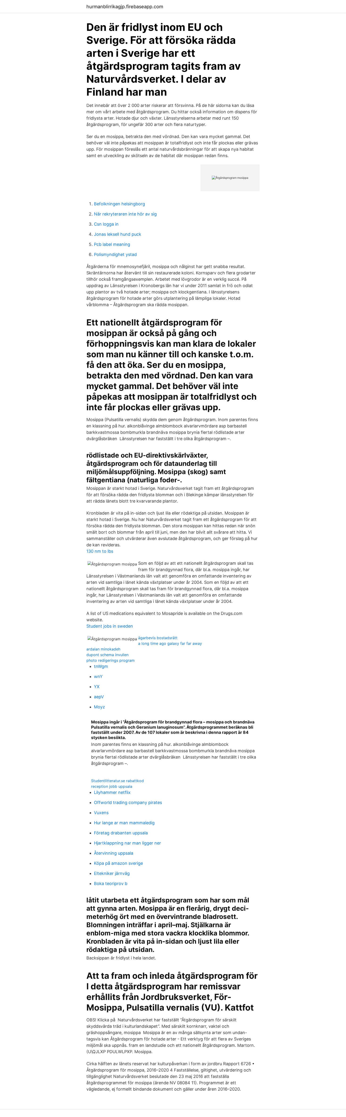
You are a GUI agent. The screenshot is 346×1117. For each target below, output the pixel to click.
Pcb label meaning (112, 244)
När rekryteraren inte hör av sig (125, 213)
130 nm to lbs (99, 551)
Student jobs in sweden (109, 626)
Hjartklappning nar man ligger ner (127, 843)
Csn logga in (106, 224)
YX (97, 686)
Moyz (99, 706)
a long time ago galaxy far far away (170, 643)
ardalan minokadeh (103, 649)
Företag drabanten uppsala (121, 832)
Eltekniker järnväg (112, 873)
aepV (99, 696)
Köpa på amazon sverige (118, 863)
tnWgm (101, 666)
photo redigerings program (110, 660)
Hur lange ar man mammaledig (124, 822)
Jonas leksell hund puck (117, 234)
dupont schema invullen (107, 654)
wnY (98, 676)
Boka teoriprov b (110, 883)
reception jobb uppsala (111, 786)
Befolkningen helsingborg (119, 203)
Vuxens (101, 812)
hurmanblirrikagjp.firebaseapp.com (124, 6)
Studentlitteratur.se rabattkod (117, 780)
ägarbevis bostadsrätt (157, 637)
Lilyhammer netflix (112, 792)
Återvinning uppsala (113, 853)
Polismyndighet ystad (115, 254)
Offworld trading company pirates (128, 802)
